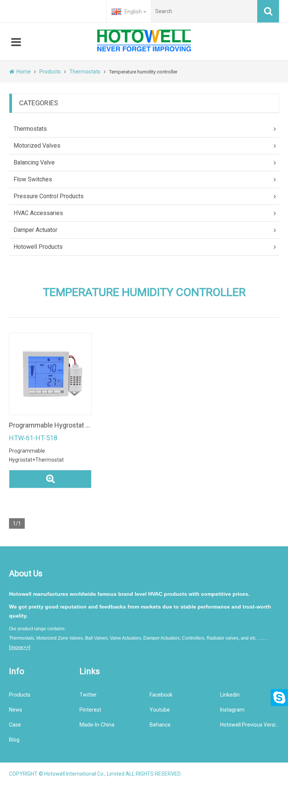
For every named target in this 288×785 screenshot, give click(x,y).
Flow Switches (33, 179)
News (15, 710)
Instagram (232, 710)
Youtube (160, 710)
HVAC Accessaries (38, 213)
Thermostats (84, 72)
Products (50, 72)
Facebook (161, 695)
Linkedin (230, 695)
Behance (160, 725)
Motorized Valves (37, 145)
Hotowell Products (38, 246)
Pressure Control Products (49, 196)
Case (15, 725)
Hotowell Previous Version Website (249, 725)
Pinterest (90, 710)
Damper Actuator (35, 229)
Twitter (88, 695)
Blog (14, 740)
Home (23, 72)
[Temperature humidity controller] (50, 374)
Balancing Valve (34, 162)
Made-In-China (97, 725)
